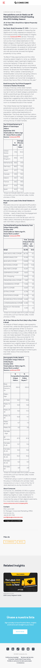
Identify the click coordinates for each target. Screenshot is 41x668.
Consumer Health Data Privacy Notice (19, 659)
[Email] (33, 649)
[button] (4, 2)
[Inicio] (22, 3)
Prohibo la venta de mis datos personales (19, 661)
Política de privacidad (12, 657)
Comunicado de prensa (12, 12)
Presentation (8, 593)
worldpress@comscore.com (13, 517)
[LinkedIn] (13, 649)
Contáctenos (20, 663)
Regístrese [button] (20, 631)
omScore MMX (15, 370)
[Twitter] (7, 649)
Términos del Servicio (27, 657)
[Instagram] (23, 649)
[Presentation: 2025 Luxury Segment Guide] (20, 582)
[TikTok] (18, 649)
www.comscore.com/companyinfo (15, 503)
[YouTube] (28, 649)
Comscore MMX (15, 37)
